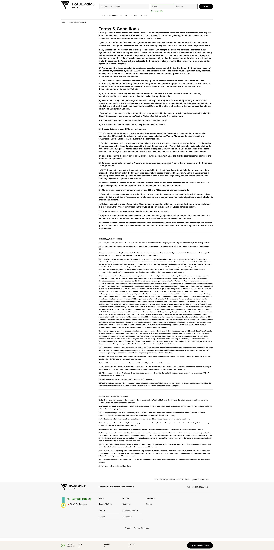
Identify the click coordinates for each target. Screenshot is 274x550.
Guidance (123, 15)
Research (143, 15)
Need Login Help (157, 11)
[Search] (146, 6)
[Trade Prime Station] (77, 8)
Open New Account (200, 545)
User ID (155, 6)
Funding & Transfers (130, 510)
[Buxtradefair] (73, 489)
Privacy (128, 528)
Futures (102, 517)
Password (179, 6)
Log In (206, 6)
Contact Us (126, 504)
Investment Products (109, 15)
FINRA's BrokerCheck (200, 479)
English (149, 504)
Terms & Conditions (141, 528)
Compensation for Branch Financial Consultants (115, 466)
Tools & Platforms (105, 504)
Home (63, 22)
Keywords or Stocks (112, 6)
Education (134, 15)
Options (102, 510)
